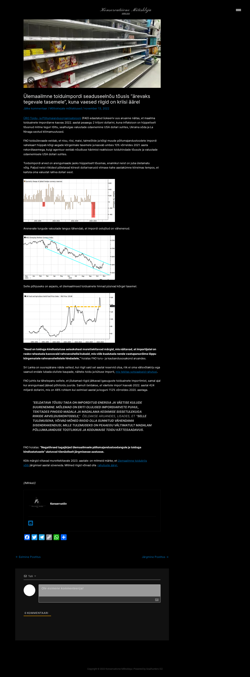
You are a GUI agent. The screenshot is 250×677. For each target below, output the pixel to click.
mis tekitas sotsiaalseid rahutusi (136, 371)
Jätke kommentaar (35, 108)
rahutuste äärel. (108, 465)
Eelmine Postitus (28, 557)
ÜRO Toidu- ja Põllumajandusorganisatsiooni (52, 118)
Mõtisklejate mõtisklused (66, 108)
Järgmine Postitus (155, 557)
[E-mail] (30, 524)
